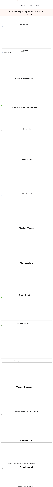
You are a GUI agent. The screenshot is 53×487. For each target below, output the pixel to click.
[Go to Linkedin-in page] (31, 14)
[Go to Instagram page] (28, 14)
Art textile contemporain (27, 3)
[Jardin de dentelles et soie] (26, 63)
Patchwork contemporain (38, 3)
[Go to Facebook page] (24, 14)
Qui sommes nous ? (39, 5)
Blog (20, 3)
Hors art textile (23, 5)
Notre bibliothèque (30, 5)
